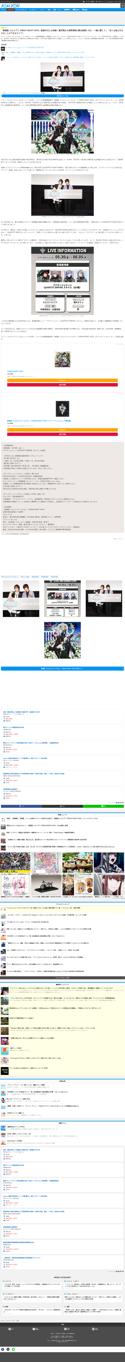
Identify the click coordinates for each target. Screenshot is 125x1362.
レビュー (42, 9)
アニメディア (66, 9)
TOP (62, 1325)
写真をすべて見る (64, 95)
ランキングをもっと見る (63, 977)
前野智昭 (45, 577)
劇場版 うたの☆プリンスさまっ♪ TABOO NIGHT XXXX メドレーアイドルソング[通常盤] (39, 421)
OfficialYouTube (96, 1329)
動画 (49, 9)
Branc (85, 9)
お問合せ (52, 1333)
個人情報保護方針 (71, 1333)
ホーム (3, 9)
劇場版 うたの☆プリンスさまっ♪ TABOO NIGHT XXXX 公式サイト (61, 668)
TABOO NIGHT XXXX (15, 371)
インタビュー (33, 9)
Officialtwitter (68, 1329)
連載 (68, 1306)
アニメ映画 (26, 577)
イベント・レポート (73, 1281)
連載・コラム (57, 9)
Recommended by (117, 898)
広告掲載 (58, 1333)
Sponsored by (112, 802)
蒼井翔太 (36, 577)
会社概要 (63, 1333)
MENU (122, 5)
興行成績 (55, 577)
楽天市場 (62, 385)
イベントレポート (21, 9)
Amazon (62, 380)
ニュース (10, 9)
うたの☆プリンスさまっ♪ (11, 577)
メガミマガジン (76, 9)
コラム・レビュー (72, 1293)
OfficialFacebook (37, 1329)
